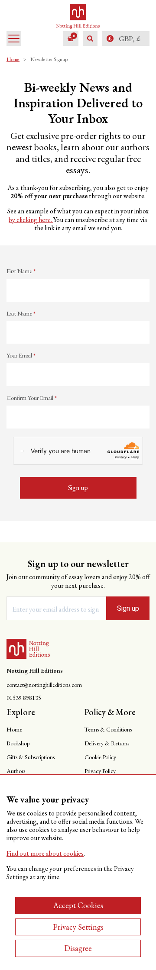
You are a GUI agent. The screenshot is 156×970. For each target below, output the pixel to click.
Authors (15, 771)
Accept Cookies (78, 905)
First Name (21, 271)
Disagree (78, 948)
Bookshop (17, 743)
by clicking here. (31, 219)
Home (13, 59)
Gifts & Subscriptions (30, 757)
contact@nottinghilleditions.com (44, 685)
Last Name (21, 313)
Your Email (21, 355)
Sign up (128, 608)
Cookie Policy (100, 757)
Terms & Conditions (108, 729)
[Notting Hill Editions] (28, 649)
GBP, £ (129, 38)
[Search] (90, 38)
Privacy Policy (100, 771)
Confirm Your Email (31, 398)
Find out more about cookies (45, 853)
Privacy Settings (78, 927)
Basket (74, 36)
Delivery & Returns (106, 743)
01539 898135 (23, 698)
